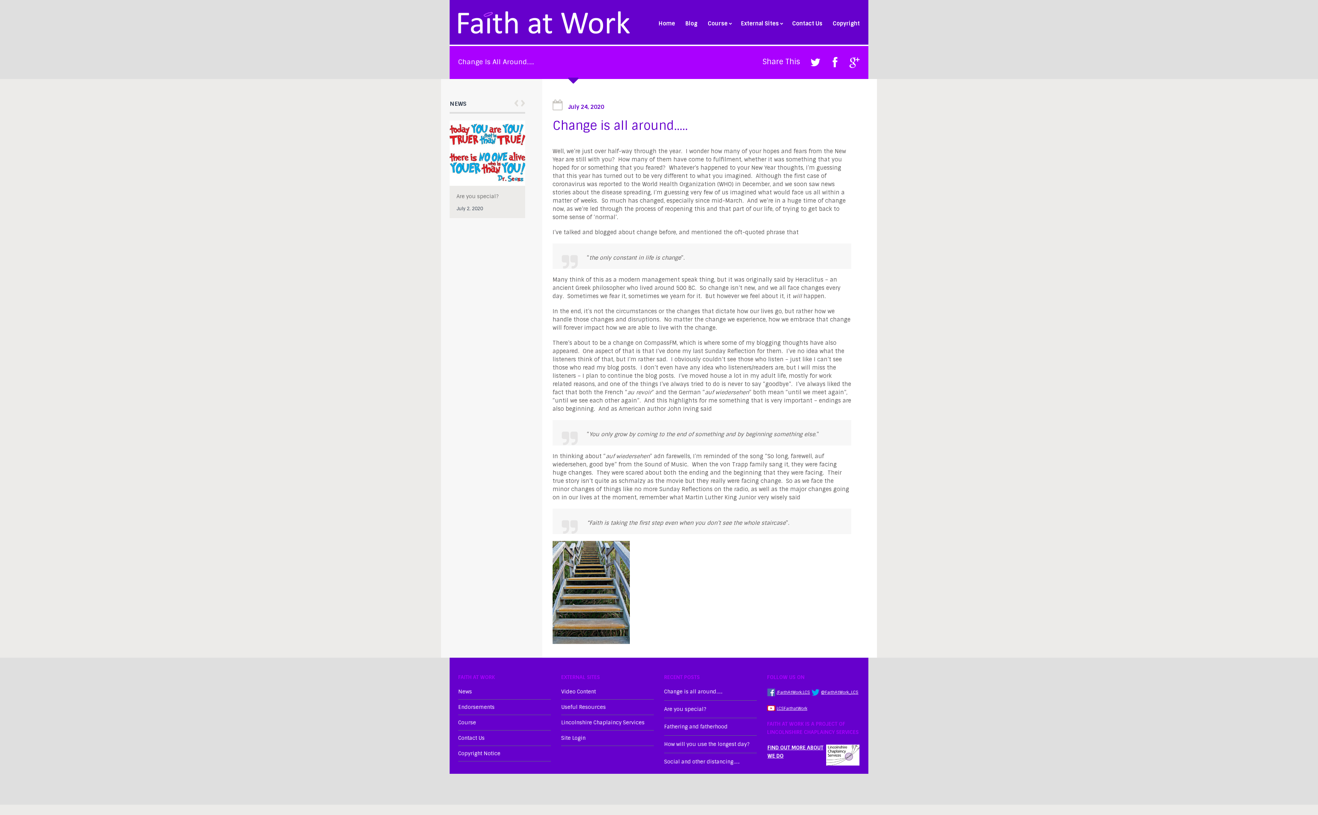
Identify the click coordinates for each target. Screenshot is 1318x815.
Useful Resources (583, 707)
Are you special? (685, 709)
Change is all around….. (693, 691)
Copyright (846, 23)
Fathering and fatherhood (473, 200)
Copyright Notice (479, 753)
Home (667, 23)
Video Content (578, 691)
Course (718, 23)
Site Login (573, 738)
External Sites (760, 23)
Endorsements (476, 707)
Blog (691, 23)
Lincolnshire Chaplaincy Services (603, 722)
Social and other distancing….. (701, 761)
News (465, 691)
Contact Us (807, 23)
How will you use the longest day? (707, 744)
